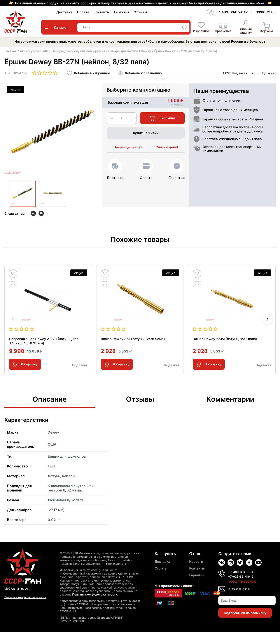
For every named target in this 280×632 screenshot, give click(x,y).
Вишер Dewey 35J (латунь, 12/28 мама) (133, 339)
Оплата (83, 12)
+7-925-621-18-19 (240, 576)
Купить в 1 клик (146, 133)
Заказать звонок (242, 581)
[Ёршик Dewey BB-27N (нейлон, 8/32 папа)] (23, 194)
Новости (196, 561)
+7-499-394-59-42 (232, 12)
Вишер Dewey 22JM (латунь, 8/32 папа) (225, 339)
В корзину (29, 364)
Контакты (102, 12)
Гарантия (121, 12)
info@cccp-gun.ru (239, 588)
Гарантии (196, 575)
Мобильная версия (17, 588)
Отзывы (140, 12)
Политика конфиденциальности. (95, 594)
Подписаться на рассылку (245, 613)
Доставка (64, 12)
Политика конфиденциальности (25, 597)
